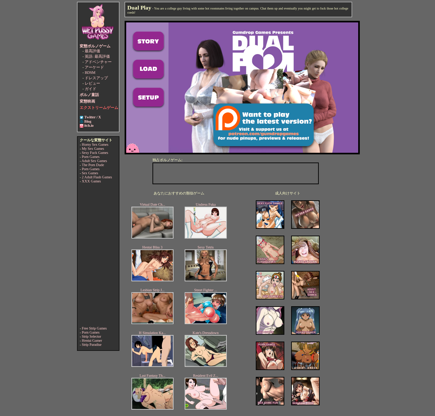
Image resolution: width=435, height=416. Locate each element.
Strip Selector (91, 336)
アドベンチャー (98, 62)
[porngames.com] (270, 369)
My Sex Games (93, 149)
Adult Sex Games (94, 161)
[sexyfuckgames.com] (270, 228)
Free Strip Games (94, 328)
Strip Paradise (92, 345)
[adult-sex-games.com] (305, 298)
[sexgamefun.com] (270, 404)
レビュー (92, 83)
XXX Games (91, 181)
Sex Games (90, 173)
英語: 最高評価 (97, 56)
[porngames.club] (305, 404)
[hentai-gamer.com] (305, 369)
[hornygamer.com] (305, 333)
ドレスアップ (96, 78)
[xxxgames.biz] (270, 333)
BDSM (90, 72)
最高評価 (92, 51)
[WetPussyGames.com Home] (97, 40)
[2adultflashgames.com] (270, 263)
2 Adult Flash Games (97, 177)
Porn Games (90, 157)
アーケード (94, 67)
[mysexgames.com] (305, 228)
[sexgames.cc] (270, 298)
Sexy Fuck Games (95, 153)
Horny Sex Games (95, 144)
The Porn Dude (93, 165)
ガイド (90, 89)
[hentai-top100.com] (305, 263)
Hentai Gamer (92, 340)
